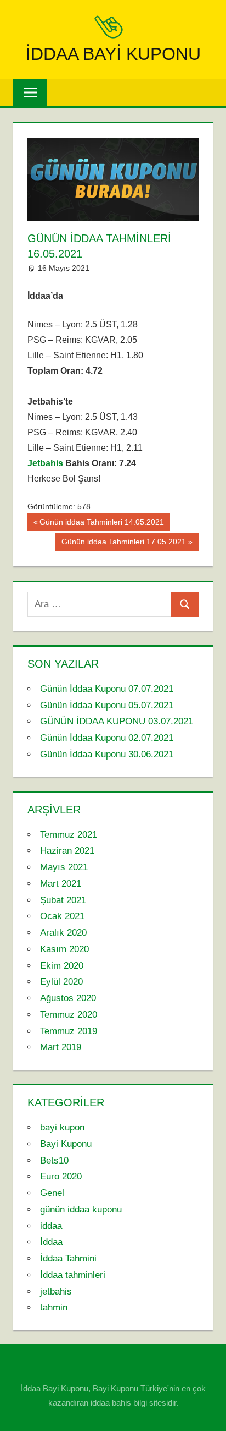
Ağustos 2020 (68, 998)
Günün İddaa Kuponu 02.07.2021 (106, 738)
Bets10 (54, 1160)
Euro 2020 (61, 1176)
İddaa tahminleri (72, 1275)
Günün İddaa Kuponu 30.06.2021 (106, 754)
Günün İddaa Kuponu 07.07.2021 (106, 689)
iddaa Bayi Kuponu (113, 54)
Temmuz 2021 (68, 834)
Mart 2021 (60, 883)
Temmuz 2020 (68, 1014)
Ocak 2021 (62, 916)
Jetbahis (45, 463)
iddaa (51, 1226)
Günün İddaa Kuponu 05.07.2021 (106, 705)
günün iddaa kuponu (81, 1209)
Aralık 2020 (63, 932)
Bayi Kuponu (66, 1144)
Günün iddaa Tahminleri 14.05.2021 (101, 524)
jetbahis (56, 1291)
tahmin (53, 1307)
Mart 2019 (60, 1047)
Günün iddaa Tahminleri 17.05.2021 (123, 544)
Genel (52, 1193)
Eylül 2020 (61, 981)
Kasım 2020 (64, 949)
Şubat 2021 (63, 900)
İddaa (51, 1242)
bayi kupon (62, 1127)
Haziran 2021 (67, 850)
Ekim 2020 (61, 965)
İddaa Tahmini (68, 1258)
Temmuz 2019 (68, 1031)
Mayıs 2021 (64, 867)
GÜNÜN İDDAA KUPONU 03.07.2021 (116, 721)
